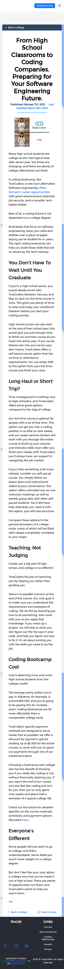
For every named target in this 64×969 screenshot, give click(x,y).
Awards (48, 944)
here (25, 819)
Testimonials (48, 939)
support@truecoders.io (14, 961)
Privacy (48, 949)
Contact (48, 937)
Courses (48, 927)
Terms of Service (48, 932)
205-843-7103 (18, 963)
